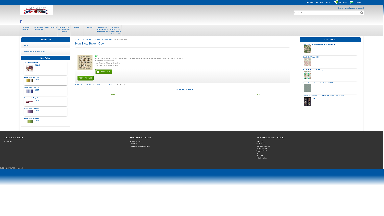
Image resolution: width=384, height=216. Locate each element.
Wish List (328, 3)
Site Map (134, 143)
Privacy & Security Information (140, 146)
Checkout (358, 3)
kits (90, 39)
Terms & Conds (344, 8)
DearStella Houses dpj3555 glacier (314, 70)
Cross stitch (89, 27)
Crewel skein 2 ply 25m (31, 77)
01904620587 (260, 143)
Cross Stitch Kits (98, 39)
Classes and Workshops (26, 28)
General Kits (108, 39)
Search (360, 8)
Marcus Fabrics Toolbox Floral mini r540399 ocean (320, 83)
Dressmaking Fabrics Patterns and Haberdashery (102, 29)
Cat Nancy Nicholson (31, 62)
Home (312, 3)
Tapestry (77, 27)
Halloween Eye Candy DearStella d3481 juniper (319, 44)
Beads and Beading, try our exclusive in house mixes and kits (115, 30)
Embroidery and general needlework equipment (64, 29)
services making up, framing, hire (34, 51)
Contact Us (353, 8)
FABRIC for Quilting (51, 27)
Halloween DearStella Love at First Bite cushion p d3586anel (323, 95)
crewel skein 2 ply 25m (31, 87)
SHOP (77, 39)
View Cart (343, 3)
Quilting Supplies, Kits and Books (38, 28)
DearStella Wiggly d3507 (311, 57)
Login (321, 3)
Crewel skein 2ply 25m (31, 118)
